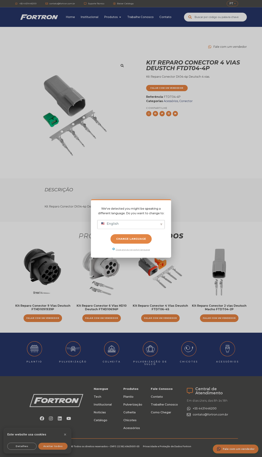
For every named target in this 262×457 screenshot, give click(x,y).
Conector (186, 101)
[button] (122, 66)
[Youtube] (68, 418)
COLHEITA (112, 361)
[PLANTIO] (34, 348)
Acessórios (171, 101)
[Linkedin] (59, 418)
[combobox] (215, 17)
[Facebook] (42, 418)
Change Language (131, 238)
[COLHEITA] (111, 348)
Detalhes (22, 446)
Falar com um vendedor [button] (42, 318)
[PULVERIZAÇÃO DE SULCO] (150, 348)
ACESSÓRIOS (227, 361)
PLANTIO (34, 361)
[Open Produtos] (120, 17)
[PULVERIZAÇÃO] (73, 348)
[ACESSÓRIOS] (227, 348)
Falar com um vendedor (101, 318)
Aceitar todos (53, 446)
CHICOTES (189, 361)
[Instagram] (51, 418)
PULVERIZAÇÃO (73, 361)
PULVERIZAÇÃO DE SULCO (150, 362)
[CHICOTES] (188, 348)
